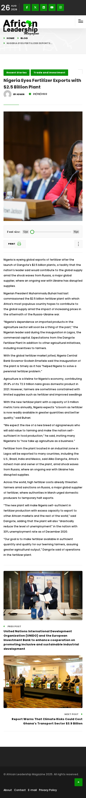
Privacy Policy (48, 790)
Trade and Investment (49, 72)
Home (10, 38)
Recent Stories (16, 72)
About (8, 790)
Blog (24, 38)
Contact (20, 790)
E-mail (32, 790)
